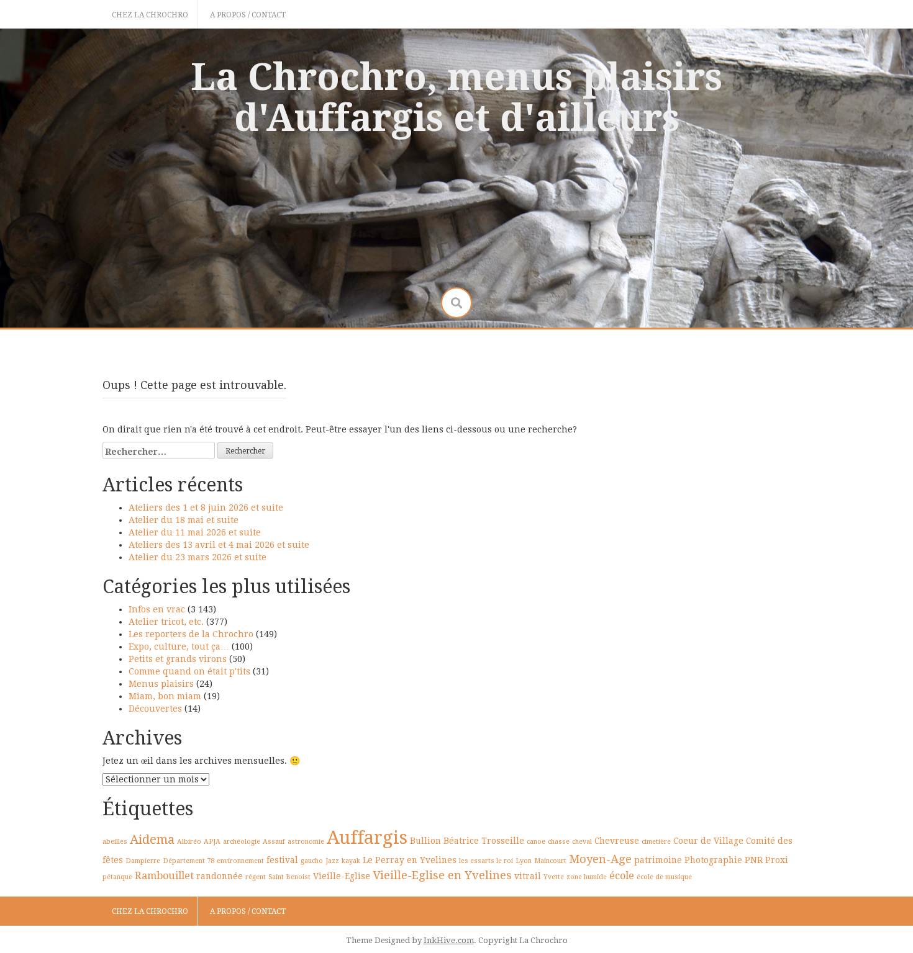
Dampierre (142, 861)
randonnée (219, 876)
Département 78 (188, 861)
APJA (212, 842)
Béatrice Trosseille (483, 841)
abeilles (114, 842)
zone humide (586, 877)
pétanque (117, 877)
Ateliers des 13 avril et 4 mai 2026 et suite (219, 545)
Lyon (524, 861)
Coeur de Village (708, 841)
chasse (559, 842)
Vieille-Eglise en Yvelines (442, 875)
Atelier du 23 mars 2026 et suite (197, 557)
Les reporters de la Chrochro (191, 634)
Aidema (152, 839)
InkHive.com (449, 940)
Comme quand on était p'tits (189, 671)
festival (282, 860)
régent (255, 877)
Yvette (553, 877)
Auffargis (367, 837)
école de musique (664, 877)
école (621, 876)
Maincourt (550, 861)
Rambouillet (164, 876)
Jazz (332, 861)
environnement (240, 861)
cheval (582, 842)
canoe (536, 842)
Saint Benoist (289, 877)
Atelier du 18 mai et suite (183, 520)
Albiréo (189, 842)
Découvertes (155, 709)
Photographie (713, 860)
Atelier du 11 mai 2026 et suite (195, 532)
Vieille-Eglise (341, 876)
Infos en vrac (157, 609)
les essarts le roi (486, 861)
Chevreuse (616, 841)
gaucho (312, 861)
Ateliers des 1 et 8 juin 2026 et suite (206, 507)
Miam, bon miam (165, 696)
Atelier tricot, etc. (166, 622)
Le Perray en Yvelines (410, 860)
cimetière (656, 842)
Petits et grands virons (178, 659)
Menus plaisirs (161, 684)
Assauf (274, 842)
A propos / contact (248, 15)
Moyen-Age (600, 859)
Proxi (776, 860)
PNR (754, 860)
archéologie (241, 842)
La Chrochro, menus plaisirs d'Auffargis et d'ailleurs (456, 97)
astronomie (306, 842)
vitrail (527, 876)
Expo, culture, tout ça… (179, 646)
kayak (351, 861)
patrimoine (658, 860)
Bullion (425, 841)
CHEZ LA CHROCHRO (150, 15)
